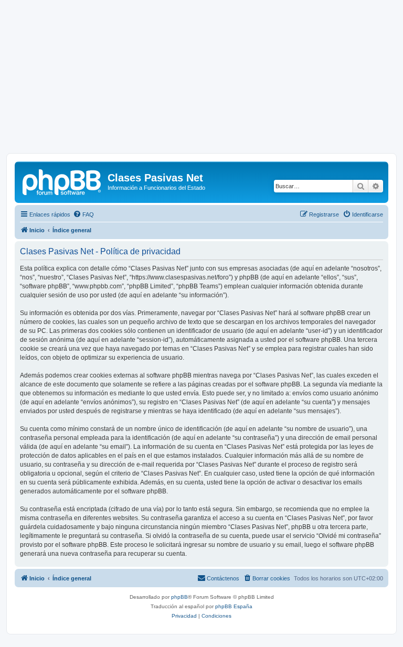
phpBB (179, 597)
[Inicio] (62, 181)
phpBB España (233, 606)
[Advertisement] (201, 79)
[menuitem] (83, 214)
